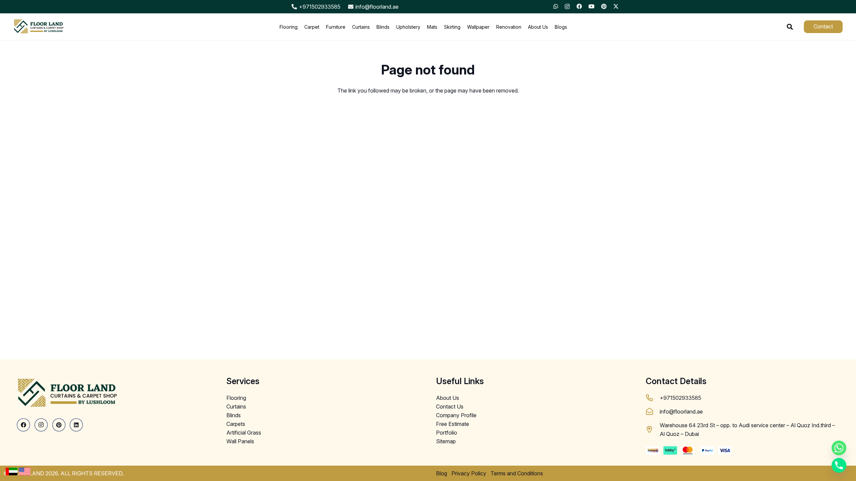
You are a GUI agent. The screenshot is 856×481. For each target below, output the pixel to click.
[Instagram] (567, 7)
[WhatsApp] (555, 6)
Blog (441, 473)
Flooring (236, 397)
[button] (789, 26)
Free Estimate (452, 424)
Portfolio (446, 432)
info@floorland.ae (681, 411)
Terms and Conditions (517, 473)
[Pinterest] (604, 6)
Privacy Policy (468, 473)
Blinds (233, 415)
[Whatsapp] (839, 448)
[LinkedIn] (76, 425)
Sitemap (446, 441)
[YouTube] (591, 6)
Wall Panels (240, 441)
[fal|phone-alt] (653, 398)
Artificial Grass (243, 432)
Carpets (235, 424)
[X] (616, 6)
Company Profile (456, 415)
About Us (447, 397)
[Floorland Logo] (38, 26)
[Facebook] (579, 6)
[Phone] (839, 465)
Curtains (236, 406)
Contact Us (449, 406)
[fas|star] (11, 471)
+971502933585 (680, 397)
